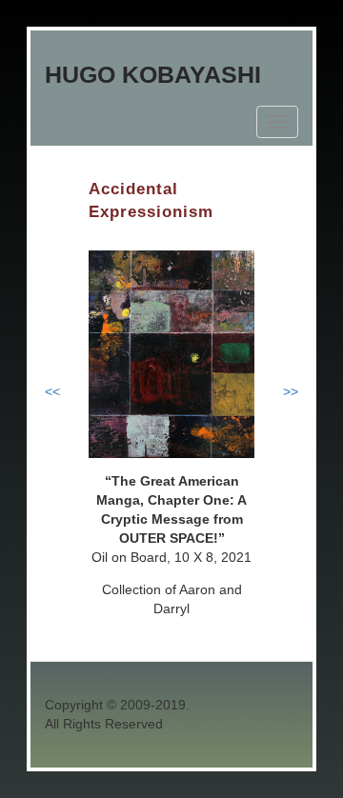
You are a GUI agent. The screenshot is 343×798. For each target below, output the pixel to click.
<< (52, 391)
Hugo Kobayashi (153, 74)
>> (290, 391)
